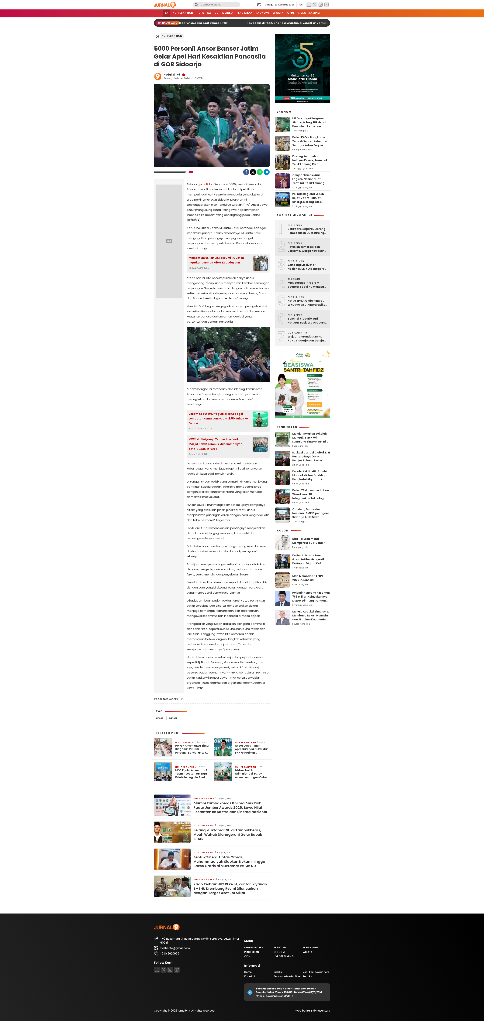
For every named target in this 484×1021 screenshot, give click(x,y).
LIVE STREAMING (309, 13)
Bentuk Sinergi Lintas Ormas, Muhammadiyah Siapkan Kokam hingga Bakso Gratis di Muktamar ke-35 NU (229, 861)
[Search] (196, 4)
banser (172, 718)
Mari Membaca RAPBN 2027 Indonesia (307, 578)
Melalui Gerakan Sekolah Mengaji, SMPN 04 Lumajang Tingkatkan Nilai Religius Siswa (310, 439)
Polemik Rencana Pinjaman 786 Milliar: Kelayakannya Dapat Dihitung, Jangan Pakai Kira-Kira (311, 598)
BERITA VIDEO (224, 13)
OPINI (291, 13)
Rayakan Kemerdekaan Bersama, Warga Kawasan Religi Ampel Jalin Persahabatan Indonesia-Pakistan (306, 249)
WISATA (278, 13)
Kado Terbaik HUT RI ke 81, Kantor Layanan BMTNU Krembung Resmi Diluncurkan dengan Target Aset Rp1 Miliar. (230, 888)
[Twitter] (314, 4)
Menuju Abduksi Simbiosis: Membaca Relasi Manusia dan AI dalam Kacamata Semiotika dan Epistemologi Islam (310, 619)
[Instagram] (320, 4)
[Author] (157, 76)
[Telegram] (267, 172)
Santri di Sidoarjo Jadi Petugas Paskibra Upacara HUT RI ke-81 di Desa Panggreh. (306, 321)
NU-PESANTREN (183, 13)
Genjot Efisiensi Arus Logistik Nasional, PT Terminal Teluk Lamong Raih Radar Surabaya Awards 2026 (308, 183)
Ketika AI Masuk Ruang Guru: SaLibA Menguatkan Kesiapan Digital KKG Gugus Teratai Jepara (310, 561)
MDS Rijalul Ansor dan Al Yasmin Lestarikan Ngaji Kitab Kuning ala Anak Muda (191, 773)
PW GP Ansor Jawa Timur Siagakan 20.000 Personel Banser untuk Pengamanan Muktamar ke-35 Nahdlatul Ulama (192, 749)
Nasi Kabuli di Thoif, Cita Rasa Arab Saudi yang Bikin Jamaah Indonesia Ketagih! (291, 23)
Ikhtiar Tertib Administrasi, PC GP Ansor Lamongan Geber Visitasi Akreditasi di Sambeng (251, 773)
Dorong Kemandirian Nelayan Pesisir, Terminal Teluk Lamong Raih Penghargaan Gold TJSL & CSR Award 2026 (310, 164)
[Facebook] (309, 4)
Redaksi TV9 (172, 74)
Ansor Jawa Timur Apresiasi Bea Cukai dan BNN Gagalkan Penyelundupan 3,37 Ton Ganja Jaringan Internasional (252, 749)
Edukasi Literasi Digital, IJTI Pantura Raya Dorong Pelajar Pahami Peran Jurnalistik (311, 458)
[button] (260, 4)
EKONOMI (262, 13)
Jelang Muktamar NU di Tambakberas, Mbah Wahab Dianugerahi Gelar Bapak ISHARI (227, 834)
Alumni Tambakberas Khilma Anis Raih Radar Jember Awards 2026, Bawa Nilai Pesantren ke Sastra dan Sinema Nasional (230, 807)
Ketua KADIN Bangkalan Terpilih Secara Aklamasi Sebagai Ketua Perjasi (309, 141)
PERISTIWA (204, 13)
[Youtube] (326, 4)
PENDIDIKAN (245, 13)
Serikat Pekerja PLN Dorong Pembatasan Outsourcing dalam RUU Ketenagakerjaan (306, 231)
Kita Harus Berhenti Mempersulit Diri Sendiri (308, 541)
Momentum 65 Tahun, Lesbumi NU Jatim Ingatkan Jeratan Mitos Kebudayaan (216, 260)
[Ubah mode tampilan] (300, 5)
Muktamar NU (185, 742)
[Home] (166, 13)
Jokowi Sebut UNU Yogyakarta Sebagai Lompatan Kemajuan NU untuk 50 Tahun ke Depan (218, 418)
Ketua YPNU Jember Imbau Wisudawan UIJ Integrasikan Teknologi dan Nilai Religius (307, 303)
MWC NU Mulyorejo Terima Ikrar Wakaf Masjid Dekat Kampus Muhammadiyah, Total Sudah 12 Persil (216, 444)
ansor (159, 718)
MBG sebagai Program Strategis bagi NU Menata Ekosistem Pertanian (310, 122)
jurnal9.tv (205, 184)
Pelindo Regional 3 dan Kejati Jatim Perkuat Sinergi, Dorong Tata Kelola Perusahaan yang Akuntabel (309, 202)
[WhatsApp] (260, 172)
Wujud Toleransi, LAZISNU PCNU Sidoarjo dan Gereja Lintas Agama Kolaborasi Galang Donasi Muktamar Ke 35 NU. (306, 339)
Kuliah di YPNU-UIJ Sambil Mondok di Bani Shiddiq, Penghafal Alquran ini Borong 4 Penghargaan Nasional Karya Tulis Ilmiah (310, 479)
